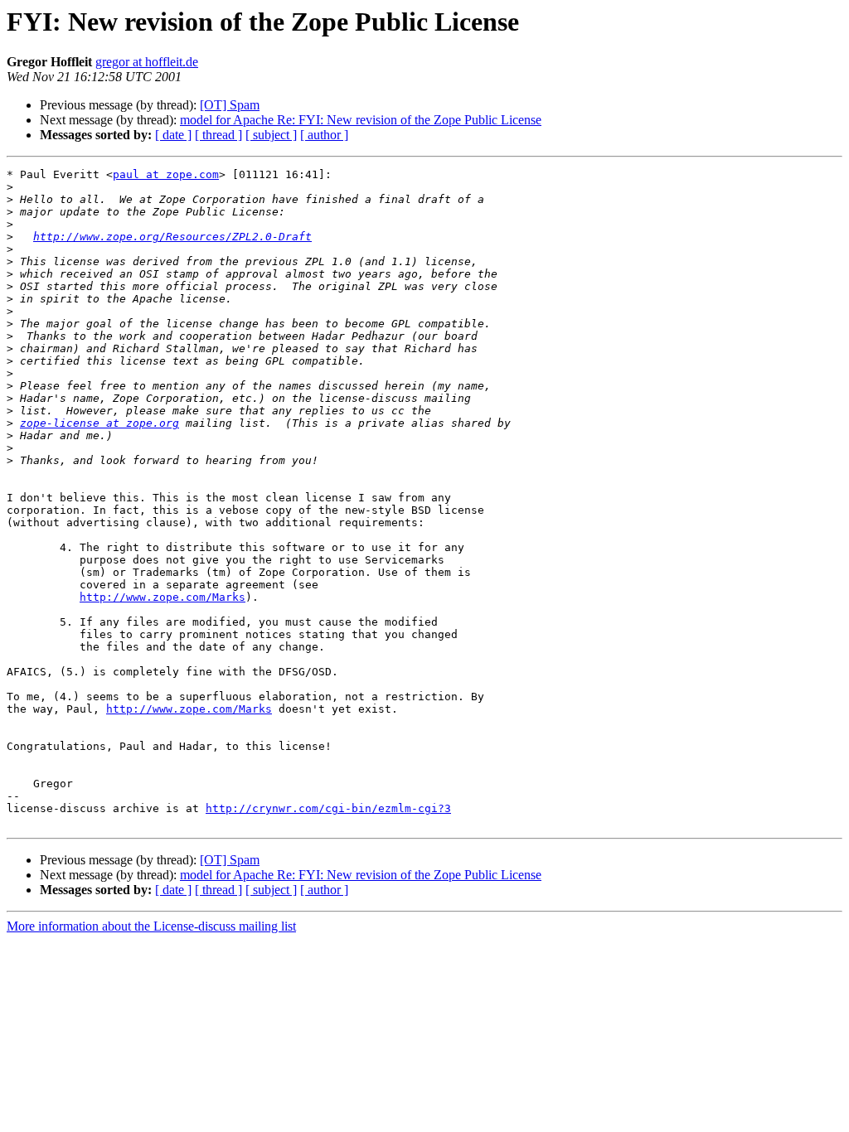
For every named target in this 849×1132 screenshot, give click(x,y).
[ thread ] (218, 135)
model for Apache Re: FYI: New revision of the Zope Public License (360, 120)
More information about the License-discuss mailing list (151, 926)
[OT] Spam (230, 105)
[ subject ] (271, 135)
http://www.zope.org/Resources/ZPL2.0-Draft (172, 236)
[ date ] (173, 135)
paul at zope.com (166, 174)
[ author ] (324, 135)
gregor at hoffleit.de (146, 62)
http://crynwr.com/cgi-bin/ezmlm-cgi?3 (328, 808)
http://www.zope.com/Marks (162, 597)
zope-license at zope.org (99, 423)
